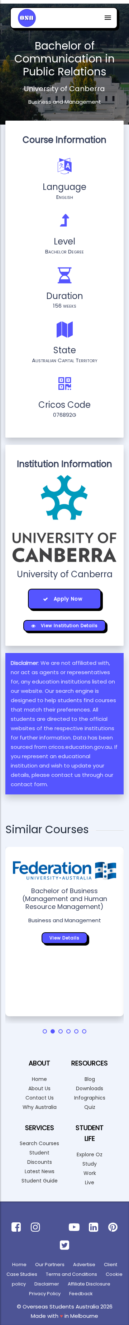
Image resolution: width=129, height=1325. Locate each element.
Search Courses (39, 1143)
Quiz (89, 1107)
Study (89, 1163)
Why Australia (40, 1107)
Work (89, 1173)
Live (89, 1182)
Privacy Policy (45, 1293)
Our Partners (49, 1264)
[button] (45, 1031)
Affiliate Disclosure (89, 1283)
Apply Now (67, 598)
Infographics (89, 1097)
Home (39, 1079)
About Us (39, 1088)
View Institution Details (68, 625)
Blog (90, 1079)
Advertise (84, 1264)
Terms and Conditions (71, 1274)
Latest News (39, 1171)
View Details (64, 938)
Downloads (89, 1088)
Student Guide (40, 1180)
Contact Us (39, 1097)
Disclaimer (46, 1283)
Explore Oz (89, 1154)
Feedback (81, 1293)
